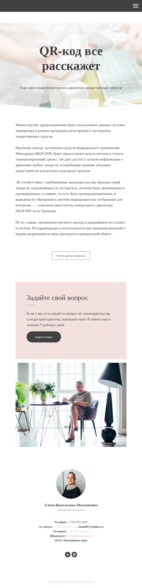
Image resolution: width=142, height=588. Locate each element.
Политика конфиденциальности (71, 581)
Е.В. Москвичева (78, 531)
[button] (44, 336)
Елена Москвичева (79, 536)
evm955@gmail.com (65, 526)
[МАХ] (74, 554)
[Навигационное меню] (135, 6)
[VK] (67, 554)
